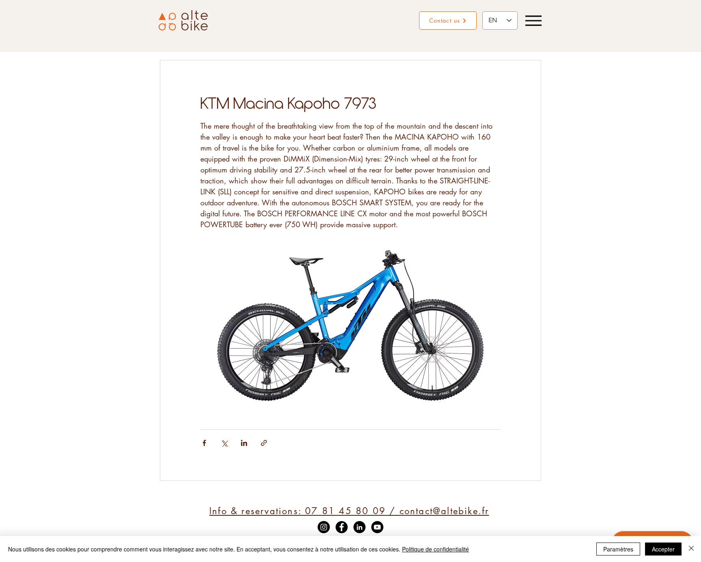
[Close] (691, 549)
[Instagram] (324, 527)
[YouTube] (377, 527)
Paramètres (618, 549)
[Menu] (533, 20)
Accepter (663, 549)
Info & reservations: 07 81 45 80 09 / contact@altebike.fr (349, 511)
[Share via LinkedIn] (244, 443)
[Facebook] (341, 527)
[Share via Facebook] (204, 443)
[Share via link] (264, 443)
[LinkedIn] (359, 527)
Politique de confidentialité (435, 549)
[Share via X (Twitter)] (224, 443)
